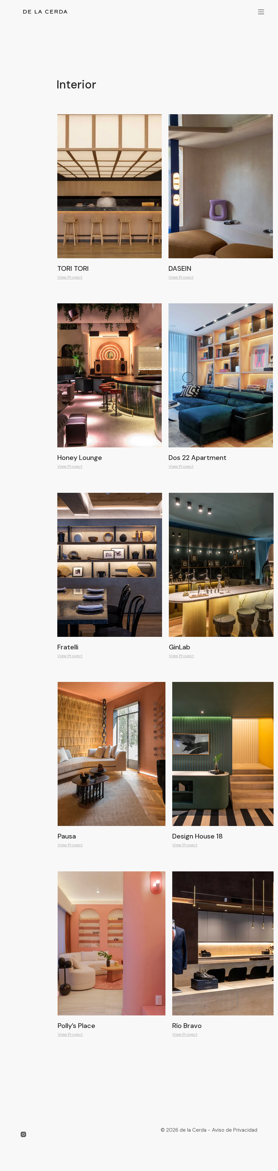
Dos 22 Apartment (197, 457)
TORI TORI (73, 268)
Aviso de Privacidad (234, 1130)
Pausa (67, 836)
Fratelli (67, 647)
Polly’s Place (76, 1025)
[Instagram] (23, 1134)
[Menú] (261, 12)
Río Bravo (187, 1025)
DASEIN (180, 268)
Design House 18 (197, 836)
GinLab (179, 647)
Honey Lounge (79, 457)
